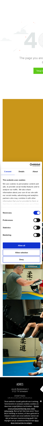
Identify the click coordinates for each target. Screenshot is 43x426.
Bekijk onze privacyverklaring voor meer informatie (21, 408)
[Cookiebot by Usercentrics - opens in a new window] (30, 164)
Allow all (21, 246)
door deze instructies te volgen (25, 421)
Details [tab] (21, 171)
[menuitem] (13, 30)
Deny (21, 259)
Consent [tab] (7, 171)
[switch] (36, 220)
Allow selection (21, 252)
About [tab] (35, 171)
